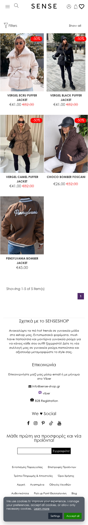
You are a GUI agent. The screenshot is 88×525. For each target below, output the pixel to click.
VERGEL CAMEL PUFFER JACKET (22, 179)
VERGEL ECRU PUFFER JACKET (22, 97)
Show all (75, 25)
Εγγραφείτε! (61, 451)
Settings (55, 516)
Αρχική (21, 484)
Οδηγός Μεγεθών (60, 484)
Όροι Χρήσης (66, 476)
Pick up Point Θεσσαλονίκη (50, 493)
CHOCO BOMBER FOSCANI (66, 177)
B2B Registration (46, 401)
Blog (74, 493)
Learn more (41, 508)
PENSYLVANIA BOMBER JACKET (22, 261)
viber (46, 393)
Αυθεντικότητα (20, 493)
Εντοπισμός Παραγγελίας (27, 467)
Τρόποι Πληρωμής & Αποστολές (33, 476)
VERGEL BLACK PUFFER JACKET (66, 97)
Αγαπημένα (37, 484)
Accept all (72, 516)
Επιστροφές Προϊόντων (62, 467)
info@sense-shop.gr (46, 386)
